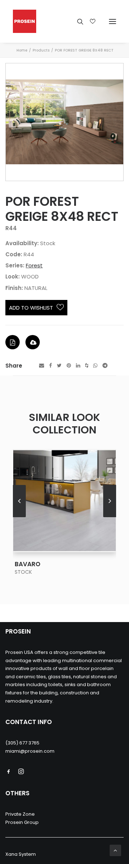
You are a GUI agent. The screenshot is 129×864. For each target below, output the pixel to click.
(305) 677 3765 (22, 742)
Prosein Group (22, 822)
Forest (34, 265)
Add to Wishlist (31, 307)
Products (41, 50)
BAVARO (27, 564)
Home (21, 50)
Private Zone (20, 814)
